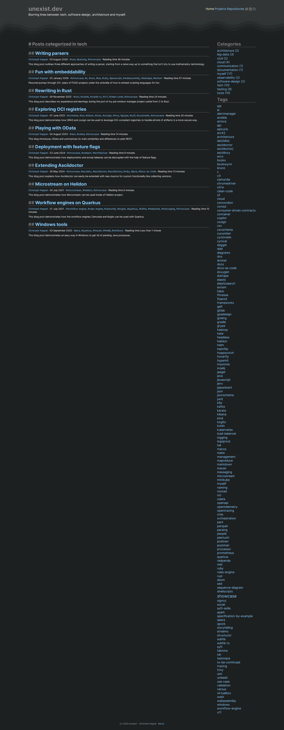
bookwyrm (224, 164)
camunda (111, 208)
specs (221, 620)
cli (218, 195)
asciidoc (87, 171)
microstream (74, 190)
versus (221, 689)
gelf (219, 306)
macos (221, 449)
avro (220, 156)
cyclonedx (144, 115)
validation (224, 685)
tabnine (222, 650)
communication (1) (230, 66)
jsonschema (225, 395)
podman (223, 541)
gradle (221, 322)
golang (222, 318)
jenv (220, 383)
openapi (222, 503)
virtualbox (224, 693)
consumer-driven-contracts (236, 210)
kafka (144, 208)
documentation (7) (230, 70)
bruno (221, 168)
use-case (223, 681)
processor (224, 549)
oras (98, 115)
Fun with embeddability (60, 72)
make (221, 453)
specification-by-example (235, 616)
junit (220, 399)
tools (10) (223, 93)
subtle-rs (97, 96)
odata (81, 134)
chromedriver (226, 183)
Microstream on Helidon (61, 184)
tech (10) (223, 85)
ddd (220, 248)
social (221, 604)
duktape (147, 78)
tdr (219, 654)
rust (73, 59)
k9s (219, 402)
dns (219, 256)
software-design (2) (231, 81)
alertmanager (226, 113)
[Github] (254, 9)
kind (220, 418)
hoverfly (223, 356)
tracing (222, 666)
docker (222, 260)
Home (210, 9)
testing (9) (224, 89)
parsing (82, 59)
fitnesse (222, 295)
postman (223, 545)
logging (222, 437)
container (73, 115)
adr (219, 106)
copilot (222, 218)
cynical (222, 241)
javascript (116, 78)
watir (220, 697)
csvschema (225, 229)
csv (219, 225)
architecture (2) (228, 50)
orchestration (226, 518)
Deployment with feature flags (67, 146)
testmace (223, 658)
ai (218, 110)
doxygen (223, 272)
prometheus (225, 553)
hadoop (222, 329)
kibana (221, 414)
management (226, 456)
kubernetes (225, 429)
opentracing (225, 510)
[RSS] (247, 9)
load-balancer (226, 433)
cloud (221, 198)
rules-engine (96, 208)
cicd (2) (222, 58)
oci (82, 115)
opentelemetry (227, 506)
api (219, 125)
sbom (90, 115)
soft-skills (224, 608)
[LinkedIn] (251, 9)
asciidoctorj (115, 171)
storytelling (225, 627)
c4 (219, 175)
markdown (224, 464)
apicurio (222, 129)
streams (222, 631)
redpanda (154, 208)
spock (221, 624)
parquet (222, 526)
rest (73, 134)
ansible (222, 117)
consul (221, 206)
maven (98, 230)
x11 (106, 96)
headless (223, 337)
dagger (222, 245)
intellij (107, 230)
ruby (105, 78)
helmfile (222, 349)
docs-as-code (148, 171)
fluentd (222, 299)
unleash (87, 152)
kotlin (221, 426)
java (135, 171)
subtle (85, 96)
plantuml (223, 537)
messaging (169, 208)
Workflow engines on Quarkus (67, 202)
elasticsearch (226, 283)
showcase (95, 59)
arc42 (221, 133)
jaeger (221, 372)
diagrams (223, 252)
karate (221, 410)
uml (219, 674)
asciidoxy (223, 152)
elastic (221, 279)
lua (99, 78)
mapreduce (225, 460)
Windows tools (51, 224)
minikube (223, 480)
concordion (225, 202)
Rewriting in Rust (53, 90)
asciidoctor (100, 171)
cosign (108, 115)
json (220, 391)
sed (219, 583)
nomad (222, 491)
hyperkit (223, 360)
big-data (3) (225, 54)
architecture (100, 152)
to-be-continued (228, 662)
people (221, 533)
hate (220, 333)
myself (221, 483)
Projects (220, 9)
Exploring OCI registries (60, 109)
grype (125, 115)
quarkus (133, 208)
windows (118, 230)
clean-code (117, 96)
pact (220, 522)
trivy (116, 115)
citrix (220, 187)
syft (133, 115)
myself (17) (224, 73)
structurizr (224, 635)
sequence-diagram (230, 587)
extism (158, 78)
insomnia (223, 364)
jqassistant (224, 387)
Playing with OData (55, 128)
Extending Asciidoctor (59, 165)
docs (220, 264)
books (221, 160)
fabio (220, 291)
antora (221, 121)
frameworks (225, 302)
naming (222, 487)
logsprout (223, 441)
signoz (221, 600)
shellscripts (225, 591)
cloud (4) (223, 62)
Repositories (235, 9)
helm (220, 345)
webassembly (132, 78)
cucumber (224, 233)
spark (221, 612)
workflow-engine (77, 208)
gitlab (221, 310)
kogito (122, 208)
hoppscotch (225, 352)
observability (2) (228, 77)
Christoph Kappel (38, 59)
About (161, 723)
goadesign (224, 314)
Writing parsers (52, 53)
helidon (88, 190)
